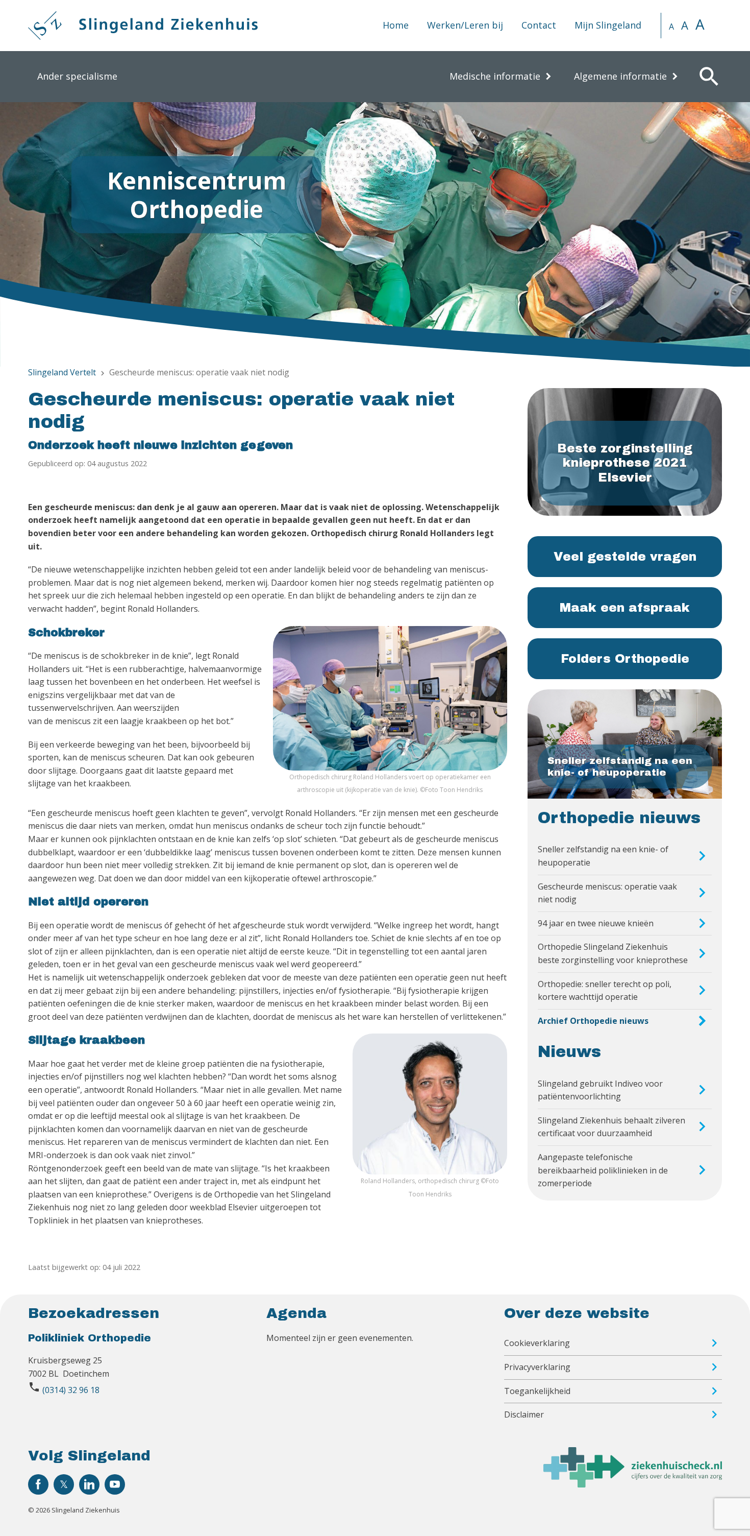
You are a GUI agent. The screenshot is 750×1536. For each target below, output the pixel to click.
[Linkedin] (89, 1484)
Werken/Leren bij (465, 25)
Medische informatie (494, 76)
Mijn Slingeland (607, 25)
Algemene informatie (620, 76)
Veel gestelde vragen (625, 556)
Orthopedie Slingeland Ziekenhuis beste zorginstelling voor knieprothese (613, 953)
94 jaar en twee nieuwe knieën (596, 923)
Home (396, 25)
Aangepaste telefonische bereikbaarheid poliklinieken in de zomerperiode (603, 1170)
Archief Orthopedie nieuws (593, 1020)
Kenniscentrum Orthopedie (196, 194)
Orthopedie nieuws (619, 818)
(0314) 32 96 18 (70, 1390)
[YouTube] (115, 1484)
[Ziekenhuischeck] (632, 1484)
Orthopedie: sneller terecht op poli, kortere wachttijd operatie (604, 990)
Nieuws (569, 1052)
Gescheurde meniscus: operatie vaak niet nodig (607, 893)
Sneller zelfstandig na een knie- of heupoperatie (603, 856)
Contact (538, 25)
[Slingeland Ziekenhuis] (143, 25)
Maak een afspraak (625, 607)
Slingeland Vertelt (62, 372)
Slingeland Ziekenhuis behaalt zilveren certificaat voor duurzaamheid (611, 1127)
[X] (64, 1484)
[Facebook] (38, 1484)
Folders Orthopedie (625, 658)
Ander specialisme (77, 76)
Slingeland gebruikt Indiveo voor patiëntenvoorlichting (600, 1090)
